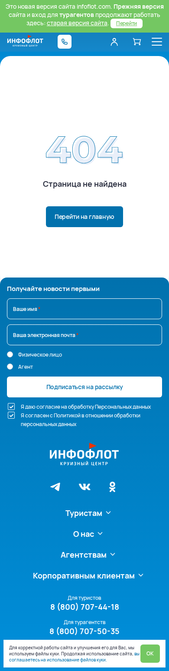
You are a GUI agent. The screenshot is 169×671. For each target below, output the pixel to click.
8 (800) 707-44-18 (84, 607)
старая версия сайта (77, 23)
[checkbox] (11, 406)
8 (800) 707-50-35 (84, 631)
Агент (25, 366)
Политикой (67, 415)
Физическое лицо (40, 354)
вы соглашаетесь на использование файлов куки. (74, 657)
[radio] (10, 354)
